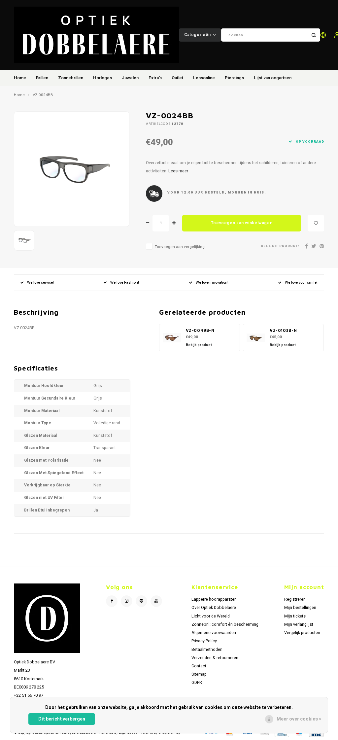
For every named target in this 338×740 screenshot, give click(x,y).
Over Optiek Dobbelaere (213, 608)
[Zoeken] (313, 35)
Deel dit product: (280, 246)
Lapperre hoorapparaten (214, 599)
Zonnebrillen (70, 78)
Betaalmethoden (206, 649)
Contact (198, 666)
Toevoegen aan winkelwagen (241, 223)
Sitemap (199, 674)
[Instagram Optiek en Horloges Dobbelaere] (126, 601)
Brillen (42, 78)
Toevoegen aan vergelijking (180, 247)
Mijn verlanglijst (298, 624)
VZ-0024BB (43, 95)
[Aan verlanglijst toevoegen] (316, 223)
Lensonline (204, 78)
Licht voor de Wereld (210, 616)
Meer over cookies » (299, 719)
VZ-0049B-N (200, 330)
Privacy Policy (204, 641)
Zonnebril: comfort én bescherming (224, 624)
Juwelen (130, 78)
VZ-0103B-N (283, 330)
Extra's (155, 78)
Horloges (102, 78)
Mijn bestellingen (300, 608)
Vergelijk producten (302, 633)
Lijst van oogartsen (272, 78)
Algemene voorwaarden (213, 633)
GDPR (196, 683)
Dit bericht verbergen (61, 719)
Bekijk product (199, 345)
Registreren (295, 599)
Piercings (234, 78)
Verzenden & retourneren (214, 658)
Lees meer (178, 171)
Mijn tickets (295, 616)
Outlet (177, 78)
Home (20, 78)
